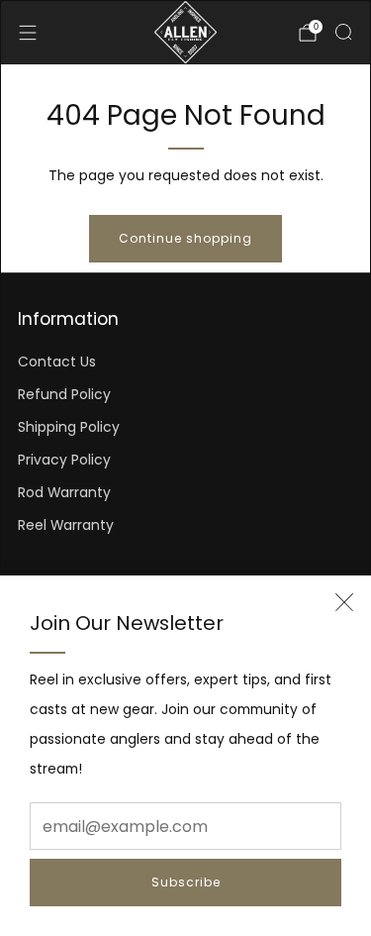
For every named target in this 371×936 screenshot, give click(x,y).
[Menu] (28, 33)
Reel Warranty (66, 525)
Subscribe (186, 882)
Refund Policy (64, 394)
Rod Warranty (64, 492)
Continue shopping (185, 238)
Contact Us (57, 362)
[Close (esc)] (344, 602)
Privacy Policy (64, 460)
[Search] (343, 32)
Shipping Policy (69, 427)
